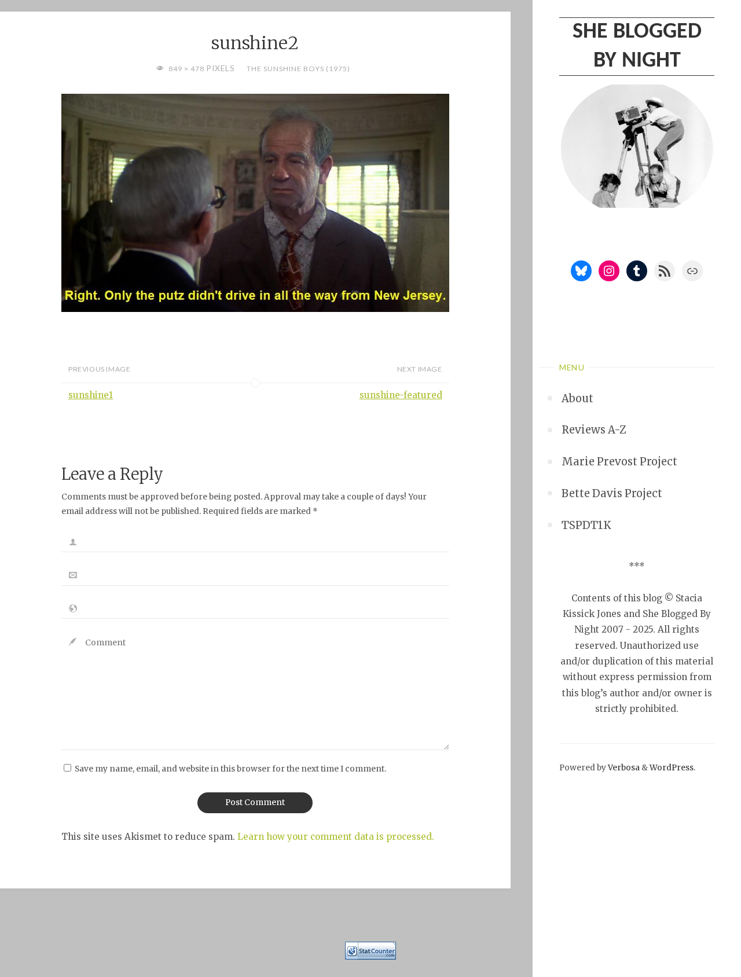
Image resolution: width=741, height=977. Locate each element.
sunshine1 (90, 395)
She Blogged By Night (637, 46)
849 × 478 (187, 68)
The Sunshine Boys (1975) (298, 68)
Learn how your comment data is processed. (335, 836)
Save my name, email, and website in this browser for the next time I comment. (230, 769)
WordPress (672, 768)
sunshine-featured (401, 395)
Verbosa (623, 768)
